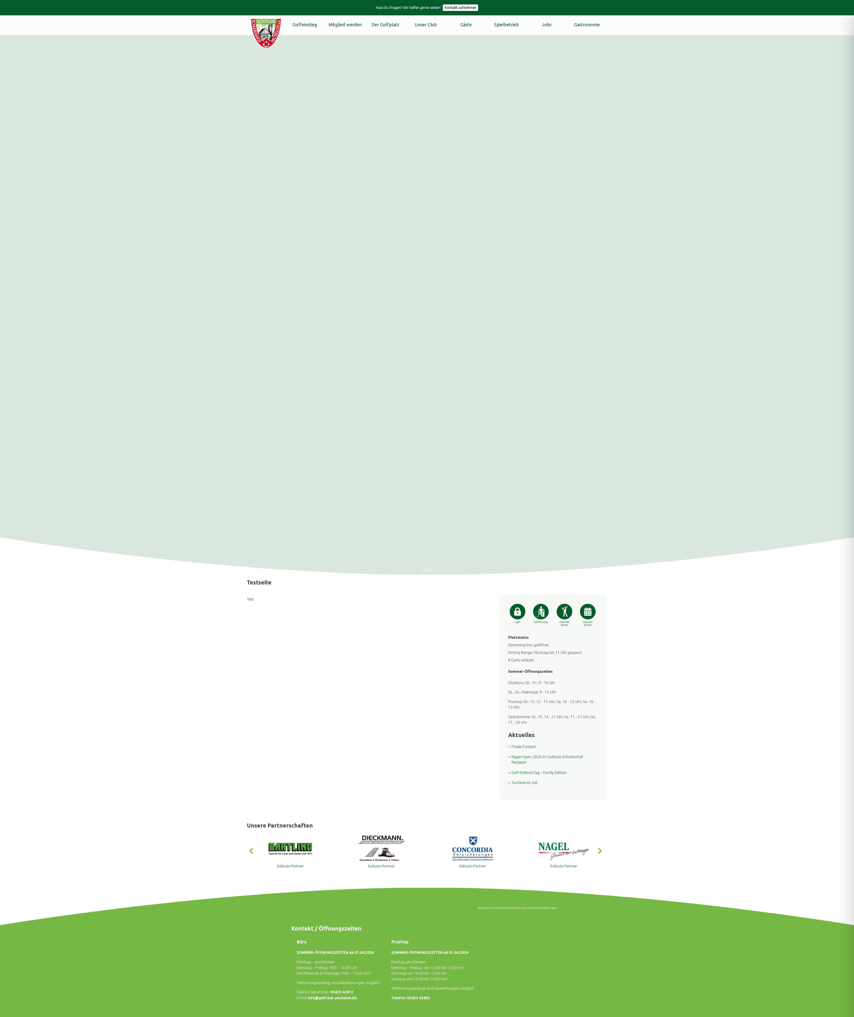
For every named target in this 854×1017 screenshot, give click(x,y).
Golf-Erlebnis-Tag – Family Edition (539, 772)
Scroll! (427, 569)
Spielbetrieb (506, 24)
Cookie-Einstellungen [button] (542, 907)
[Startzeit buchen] (588, 611)
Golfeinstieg (305, 24)
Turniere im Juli (524, 782)
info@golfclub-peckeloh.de (332, 998)
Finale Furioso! (524, 746)
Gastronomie (587, 24)
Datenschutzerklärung (510, 907)
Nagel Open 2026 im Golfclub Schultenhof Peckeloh (547, 759)
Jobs (547, 24)
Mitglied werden (345, 24)
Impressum (485, 907)
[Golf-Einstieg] (541, 611)
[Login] (517, 611)
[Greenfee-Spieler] (564, 611)
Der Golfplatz (385, 24)
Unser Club (426, 24)
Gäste (466, 24)
